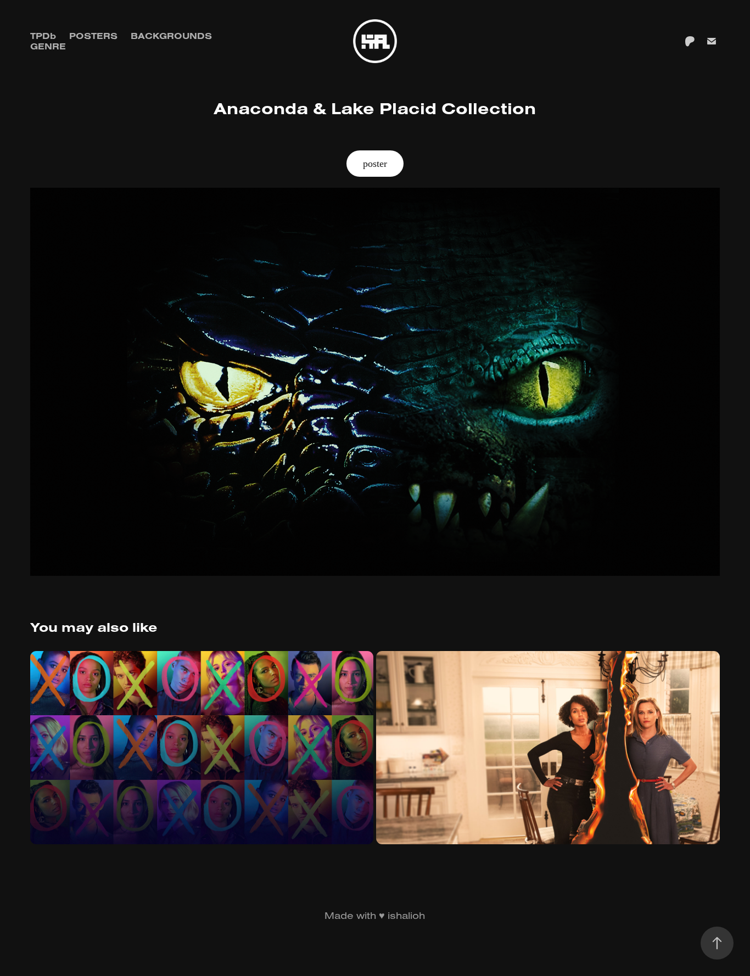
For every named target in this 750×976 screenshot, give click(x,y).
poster (375, 163)
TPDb (43, 35)
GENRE (48, 46)
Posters (93, 35)
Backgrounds (171, 35)
